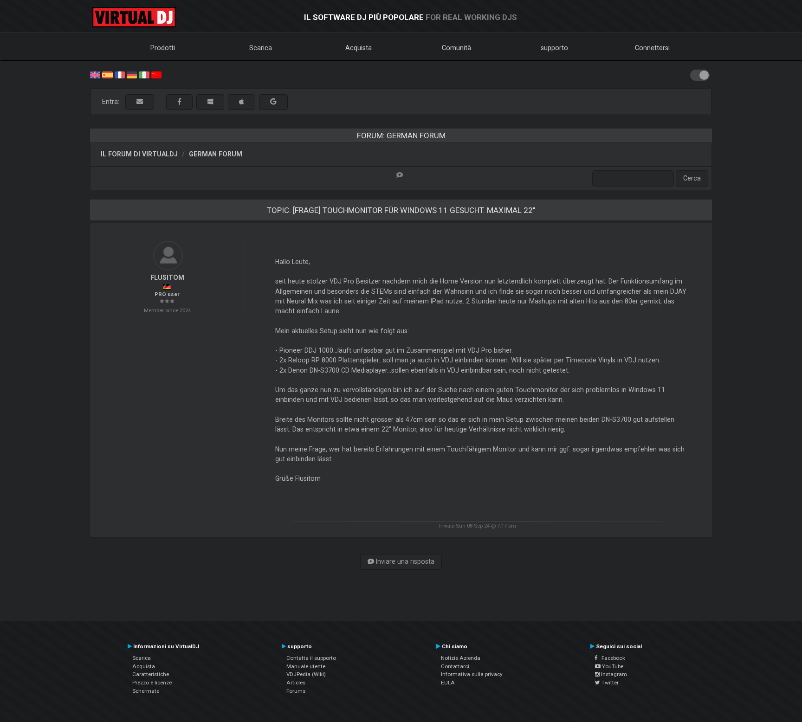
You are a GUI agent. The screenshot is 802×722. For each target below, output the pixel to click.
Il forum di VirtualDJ (139, 154)
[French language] (120, 74)
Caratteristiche (150, 674)
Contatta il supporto (311, 658)
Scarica (260, 48)
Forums (295, 691)
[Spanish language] (107, 74)
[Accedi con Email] (139, 102)
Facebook (611, 658)
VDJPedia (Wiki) (306, 674)
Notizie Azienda (460, 658)
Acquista (358, 48)
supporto (554, 48)
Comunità (456, 48)
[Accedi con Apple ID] (241, 102)
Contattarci (455, 666)
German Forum (215, 154)
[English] (95, 74)
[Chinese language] (156, 74)
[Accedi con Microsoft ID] (210, 102)
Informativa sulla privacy (472, 674)
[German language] (132, 74)
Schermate (145, 691)
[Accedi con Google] (273, 102)
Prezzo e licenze (152, 682)
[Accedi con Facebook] (179, 102)
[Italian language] (144, 74)
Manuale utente (305, 666)
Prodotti (162, 48)
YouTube (612, 666)
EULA (448, 682)
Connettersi (652, 48)
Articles (295, 682)
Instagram (613, 674)
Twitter (609, 682)
